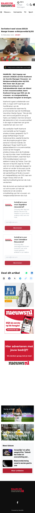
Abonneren (17, 228)
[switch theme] (30, 4)
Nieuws (7, 12)
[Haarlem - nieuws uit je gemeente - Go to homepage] (17, 490)
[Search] (27, 4)
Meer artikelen (17, 471)
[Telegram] (20, 278)
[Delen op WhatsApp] (26, 273)
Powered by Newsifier (17, 510)
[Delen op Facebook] (9, 278)
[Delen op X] (15, 278)
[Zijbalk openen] (1, 12)
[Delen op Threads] (4, 278)
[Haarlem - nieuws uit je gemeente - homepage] (8, 4)
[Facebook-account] (17, 502)
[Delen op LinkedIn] (32, 273)
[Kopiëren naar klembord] (26, 278)
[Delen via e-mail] (31, 278)
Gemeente (17, 12)
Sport (31, 12)
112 (25, 12)
